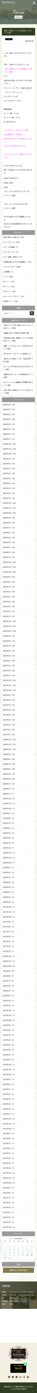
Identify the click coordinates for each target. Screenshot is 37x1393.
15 (32, 1249)
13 (23, 1249)
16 (5, 1252)
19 (18, 1252)
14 (27, 1249)
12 (18, 1249)
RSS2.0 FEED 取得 (19, 1270)
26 (18, 1255)
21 (27, 1252)
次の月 (25, 1238)
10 (9, 1249)
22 (32, 1252)
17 (9, 1252)
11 (14, 1249)
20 (23, 1252)
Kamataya (18, 1353)
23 (5, 1255)
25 (14, 1255)
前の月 (12, 1238)
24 (9, 1255)
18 (14, 1252)
